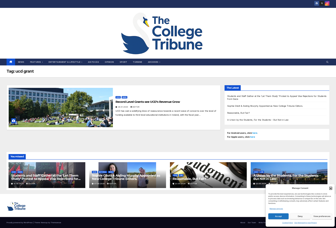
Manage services (276, 209)
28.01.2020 (123, 107)
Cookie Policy (287, 223)
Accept (278, 216)
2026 (14, 172)
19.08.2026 (19, 184)
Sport (123, 62)
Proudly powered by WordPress (20, 222)
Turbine (137, 62)
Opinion (109, 62)
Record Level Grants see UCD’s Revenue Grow (148, 102)
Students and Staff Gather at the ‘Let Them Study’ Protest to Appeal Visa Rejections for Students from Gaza (44, 179)
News (21, 62)
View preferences (321, 216)
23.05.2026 (180, 184)
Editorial (102, 172)
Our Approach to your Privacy (305, 223)
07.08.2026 (99, 184)
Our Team (252, 222)
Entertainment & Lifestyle (65, 62)
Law (181, 175)
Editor (136, 107)
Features (36, 62)
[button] (330, 188)
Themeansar (56, 222)
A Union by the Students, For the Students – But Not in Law (258, 120)
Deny (300, 216)
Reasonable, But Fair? (238, 113)
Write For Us (264, 222)
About (242, 222)
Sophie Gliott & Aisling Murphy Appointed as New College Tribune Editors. (265, 106)
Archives (153, 62)
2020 (118, 97)
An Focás (93, 62)
